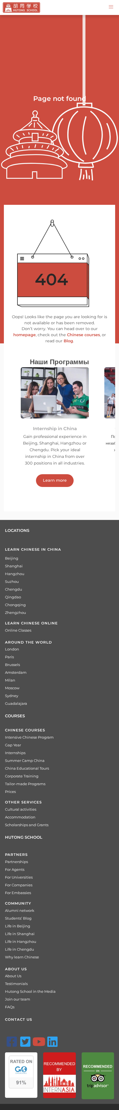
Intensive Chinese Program (29, 737)
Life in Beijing (17, 926)
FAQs (9, 1007)
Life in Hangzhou (20, 941)
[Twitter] (25, 1041)
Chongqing (15, 605)
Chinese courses (83, 334)
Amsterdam (16, 672)
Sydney (11, 695)
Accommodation (20, 817)
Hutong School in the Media (30, 991)
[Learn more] (55, 473)
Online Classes (18, 630)
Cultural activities (20, 809)
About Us (13, 976)
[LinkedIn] (52, 1041)
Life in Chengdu (19, 949)
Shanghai (14, 566)
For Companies (18, 885)
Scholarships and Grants (26, 825)
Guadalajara (16, 703)
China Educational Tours (27, 768)
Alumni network (19, 910)
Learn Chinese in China (33, 549)
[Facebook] (11, 1041)
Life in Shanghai (20, 934)
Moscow (12, 688)
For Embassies (18, 892)
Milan (10, 680)
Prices (10, 791)
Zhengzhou (15, 612)
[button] (111, 7)
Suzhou (12, 581)
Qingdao (13, 597)
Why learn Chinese (22, 957)
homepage (24, 334)
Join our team (17, 999)
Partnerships (16, 861)
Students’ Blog (18, 918)
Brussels (12, 664)
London (12, 649)
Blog (68, 340)
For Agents (14, 869)
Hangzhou (14, 573)
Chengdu (13, 589)
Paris (9, 657)
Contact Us (18, 1019)
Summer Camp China (25, 760)
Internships (15, 753)
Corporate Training (21, 776)
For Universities (19, 877)
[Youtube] (39, 1041)
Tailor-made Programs (25, 784)
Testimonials (16, 983)
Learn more (55, 480)
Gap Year (13, 745)
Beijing (11, 558)
